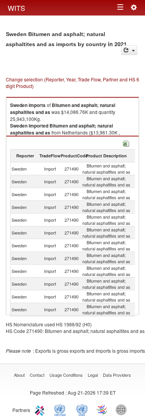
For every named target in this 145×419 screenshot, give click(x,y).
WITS (16, 8)
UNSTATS (82, 409)
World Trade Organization (102, 409)
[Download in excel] (126, 142)
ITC (41, 409)
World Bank (123, 409)
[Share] (129, 50)
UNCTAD (61, 409)
